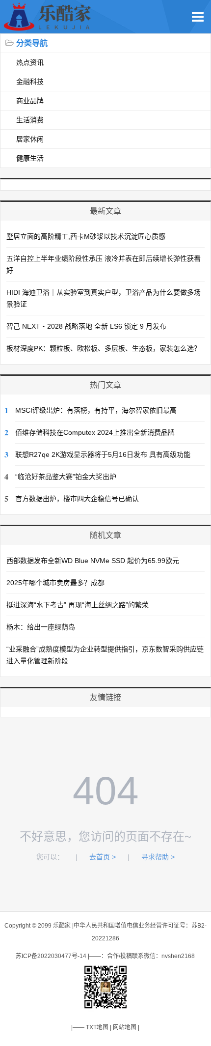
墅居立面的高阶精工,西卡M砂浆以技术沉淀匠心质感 (85, 236)
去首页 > (102, 857)
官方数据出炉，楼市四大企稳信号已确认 (77, 499)
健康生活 (30, 158)
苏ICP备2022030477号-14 (51, 956)
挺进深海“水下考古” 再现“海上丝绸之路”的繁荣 (77, 605)
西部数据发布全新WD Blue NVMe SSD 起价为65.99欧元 (92, 561)
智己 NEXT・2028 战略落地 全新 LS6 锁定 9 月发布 (86, 326)
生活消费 (30, 120)
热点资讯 (30, 62)
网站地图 (124, 1027)
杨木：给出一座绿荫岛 (40, 627)
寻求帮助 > (158, 857)
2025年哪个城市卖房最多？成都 (55, 583)
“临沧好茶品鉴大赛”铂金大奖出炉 (65, 477)
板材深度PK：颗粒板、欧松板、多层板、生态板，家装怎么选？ (103, 348)
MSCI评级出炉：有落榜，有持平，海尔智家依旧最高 (96, 410)
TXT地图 (97, 1027)
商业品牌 (30, 101)
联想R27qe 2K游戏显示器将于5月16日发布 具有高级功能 (102, 454)
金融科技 (30, 81)
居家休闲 (30, 139)
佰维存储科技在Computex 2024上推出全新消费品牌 (95, 432)
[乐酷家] (49, 28)
